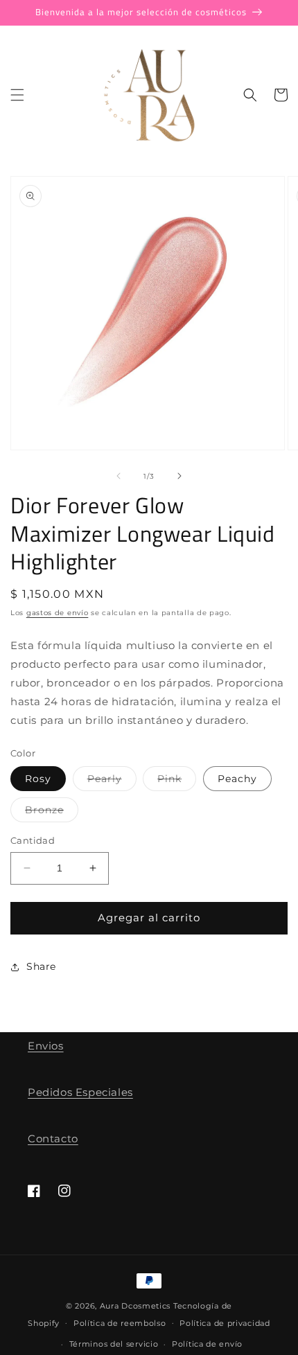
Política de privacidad (224, 1323)
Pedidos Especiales (80, 1092)
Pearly (112, 781)
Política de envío (207, 1344)
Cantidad (32, 840)
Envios (46, 1045)
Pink (176, 781)
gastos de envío (57, 612)
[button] (17, 95)
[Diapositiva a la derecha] (179, 476)
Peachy (237, 778)
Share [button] (41, 966)
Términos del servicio (114, 1344)
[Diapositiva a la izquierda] (118, 476)
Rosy (38, 778)
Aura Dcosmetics (136, 1306)
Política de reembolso (119, 1323)
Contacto (53, 1138)
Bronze (51, 812)
